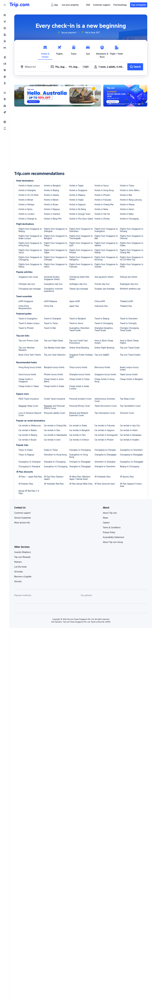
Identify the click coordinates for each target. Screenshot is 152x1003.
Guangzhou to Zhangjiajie (131, 462)
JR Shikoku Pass (26, 484)
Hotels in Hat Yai (102, 214)
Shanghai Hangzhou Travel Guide (104, 329)
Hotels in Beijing (51, 190)
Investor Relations (22, 552)
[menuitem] (5, 15)
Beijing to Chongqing (129, 466)
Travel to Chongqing (104, 323)
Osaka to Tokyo (51, 450)
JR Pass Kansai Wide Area (80, 484)
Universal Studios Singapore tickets (52, 278)
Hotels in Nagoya (52, 209)
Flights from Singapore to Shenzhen (81, 230)
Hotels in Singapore (78, 190)
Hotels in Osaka (76, 200)
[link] (55, 4)
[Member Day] (127, 96)
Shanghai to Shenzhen (105, 466)
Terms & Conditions (112, 527)
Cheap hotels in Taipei (29, 386)
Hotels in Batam (51, 200)
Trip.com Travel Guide (130, 347)
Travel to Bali (50, 328)
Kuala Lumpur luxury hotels (129, 368)
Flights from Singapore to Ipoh (81, 244)
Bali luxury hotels (102, 367)
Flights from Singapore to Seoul (30, 251)
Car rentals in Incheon (79, 440)
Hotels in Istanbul (52, 214)
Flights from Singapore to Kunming (106, 258)
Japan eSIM (74, 301)
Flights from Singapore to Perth (131, 265)
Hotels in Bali (126, 195)
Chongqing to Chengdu (105, 450)
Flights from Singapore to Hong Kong (30, 244)
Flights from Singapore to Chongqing (30, 258)
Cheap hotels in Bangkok (131, 379)
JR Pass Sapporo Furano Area (131, 485)
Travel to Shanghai (52, 318)
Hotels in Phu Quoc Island (81, 219)
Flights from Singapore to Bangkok (55, 237)
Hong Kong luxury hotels (30, 367)
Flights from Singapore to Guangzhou (106, 230)
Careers (106, 522)
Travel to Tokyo (51, 323)
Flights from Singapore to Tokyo (55, 244)
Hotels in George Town (79, 214)
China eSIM (100, 301)
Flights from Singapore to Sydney (106, 265)
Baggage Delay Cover (28, 406)
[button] (4, 5)
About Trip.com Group (113, 542)
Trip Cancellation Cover (130, 406)
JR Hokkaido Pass (102, 476)
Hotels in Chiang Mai (104, 204)
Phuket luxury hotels (53, 374)
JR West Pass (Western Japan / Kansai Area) (79, 477)
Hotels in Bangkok (52, 185)
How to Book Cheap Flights (129, 341)
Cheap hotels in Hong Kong (104, 380)
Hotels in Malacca (77, 195)
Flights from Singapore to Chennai (131, 237)
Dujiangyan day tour (129, 284)
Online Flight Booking (104, 347)
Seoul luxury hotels (27, 374)
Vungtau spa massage (105, 289)
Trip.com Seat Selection (54, 355)
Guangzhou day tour (53, 284)
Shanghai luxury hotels (79, 374)
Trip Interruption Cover (105, 413)
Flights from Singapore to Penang (131, 230)
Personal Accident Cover (80, 399)
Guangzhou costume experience (53, 290)
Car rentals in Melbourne (30, 425)
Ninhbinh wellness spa (130, 289)
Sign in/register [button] (138, 5)
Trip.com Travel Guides (130, 355)
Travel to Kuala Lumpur (29, 323)
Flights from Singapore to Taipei (55, 251)
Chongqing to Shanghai (29, 466)
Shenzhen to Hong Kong (55, 454)
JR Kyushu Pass (127, 476)
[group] (66, 32)
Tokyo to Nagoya (26, 454)
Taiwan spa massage (78, 289)
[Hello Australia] (57, 96)
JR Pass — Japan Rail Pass (30, 476)
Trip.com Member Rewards (27, 348)
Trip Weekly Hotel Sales (54, 347)
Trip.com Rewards (22, 557)
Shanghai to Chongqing (54, 462)
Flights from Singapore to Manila (106, 251)
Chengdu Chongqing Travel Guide (129, 329)
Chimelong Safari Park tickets (79, 278)
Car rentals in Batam (28, 430)
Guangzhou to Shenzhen (131, 450)
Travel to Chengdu (128, 323)
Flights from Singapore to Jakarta (106, 244)
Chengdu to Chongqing (80, 450)
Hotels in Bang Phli (52, 219)
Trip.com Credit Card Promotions (78, 341)
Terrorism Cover (127, 413)
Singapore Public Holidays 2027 (81, 356)
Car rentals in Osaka (78, 425)
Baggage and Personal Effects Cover (54, 407)
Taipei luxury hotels (129, 374)
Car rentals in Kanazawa (130, 435)
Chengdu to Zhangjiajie (80, 462)
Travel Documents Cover (106, 406)
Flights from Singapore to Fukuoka (81, 265)
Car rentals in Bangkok (79, 430)
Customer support (22, 513)
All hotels (18, 572)
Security (18, 581)
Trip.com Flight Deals (53, 340)
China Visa (48, 306)
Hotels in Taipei (76, 185)
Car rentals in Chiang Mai (55, 425)
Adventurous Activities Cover (105, 400)
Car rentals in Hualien (129, 440)
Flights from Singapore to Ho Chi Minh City (131, 258)
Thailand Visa (126, 306)
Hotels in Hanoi (127, 209)
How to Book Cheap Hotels (104, 341)
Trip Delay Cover (127, 399)
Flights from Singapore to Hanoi (55, 265)
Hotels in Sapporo (77, 204)
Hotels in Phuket (102, 195)
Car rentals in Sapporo (104, 430)
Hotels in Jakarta (51, 195)
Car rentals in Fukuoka (105, 425)
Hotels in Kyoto (26, 209)
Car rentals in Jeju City (130, 425)
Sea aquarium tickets (104, 277)
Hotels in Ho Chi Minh (29, 195)
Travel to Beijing (102, 318)
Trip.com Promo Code (28, 340)
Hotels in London (26, 214)
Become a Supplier (22, 576)
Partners (18, 562)
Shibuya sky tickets (128, 277)
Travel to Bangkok (77, 318)
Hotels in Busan (51, 204)
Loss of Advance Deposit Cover (30, 414)
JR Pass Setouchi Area (105, 484)
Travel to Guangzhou (28, 318)
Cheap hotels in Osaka (54, 386)
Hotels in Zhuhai (102, 219)
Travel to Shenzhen (129, 318)
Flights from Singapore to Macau (30, 265)
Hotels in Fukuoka (103, 200)
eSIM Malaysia (50, 301)
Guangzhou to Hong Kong (78, 455)
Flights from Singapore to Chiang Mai (131, 251)
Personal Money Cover (79, 406)
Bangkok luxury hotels (54, 367)
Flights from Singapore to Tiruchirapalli (81, 237)
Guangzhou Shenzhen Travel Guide (79, 329)
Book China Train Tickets (30, 355)
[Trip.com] (19, 5)
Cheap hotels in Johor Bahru (54, 380)
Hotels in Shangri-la (28, 219)
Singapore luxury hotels (105, 374)
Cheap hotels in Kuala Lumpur (79, 387)
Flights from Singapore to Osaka (131, 244)
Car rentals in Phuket (104, 440)
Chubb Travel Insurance (54, 399)
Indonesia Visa (101, 306)
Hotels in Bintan (26, 200)
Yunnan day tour (102, 284)
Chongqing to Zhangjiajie (131, 454)
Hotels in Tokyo (127, 185)
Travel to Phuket (26, 328)
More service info (22, 522)
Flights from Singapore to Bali (106, 237)
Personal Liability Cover (54, 413)
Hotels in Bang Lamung (131, 200)
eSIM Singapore (26, 301)
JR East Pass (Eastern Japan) (53, 477)
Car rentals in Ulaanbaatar (55, 435)
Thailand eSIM (126, 301)
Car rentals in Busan (28, 440)
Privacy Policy (109, 532)
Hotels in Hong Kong (104, 190)
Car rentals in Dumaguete (106, 435)
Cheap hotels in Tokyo (79, 379)
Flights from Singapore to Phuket (81, 251)
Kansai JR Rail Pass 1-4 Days (29, 492)
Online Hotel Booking (79, 347)
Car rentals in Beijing (28, 435)
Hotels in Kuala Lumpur (29, 185)
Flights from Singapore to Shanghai (55, 230)
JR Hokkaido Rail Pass (54, 484)
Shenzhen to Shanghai (105, 462)
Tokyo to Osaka (26, 450)
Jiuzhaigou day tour (78, 284)
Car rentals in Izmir (52, 440)
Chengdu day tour (27, 284)
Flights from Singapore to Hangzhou (81, 258)
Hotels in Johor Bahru (130, 190)
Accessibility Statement (113, 537)
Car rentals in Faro (77, 435)
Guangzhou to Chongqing (55, 466)
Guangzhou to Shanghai (30, 462)
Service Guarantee (22, 518)
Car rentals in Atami (129, 430)
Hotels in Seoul (102, 185)
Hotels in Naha (101, 209)
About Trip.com (110, 513)
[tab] (45, 51)
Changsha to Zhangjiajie (105, 454)
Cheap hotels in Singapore (26, 380)
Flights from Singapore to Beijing (30, 230)
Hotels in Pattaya (26, 204)
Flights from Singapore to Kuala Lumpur (30, 237)
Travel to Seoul (76, 323)
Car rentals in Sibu (52, 430)
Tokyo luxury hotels (78, 367)
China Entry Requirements (25, 307)
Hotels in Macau (127, 204)
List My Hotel (20, 567)
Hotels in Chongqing (129, 219)
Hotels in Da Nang (77, 209)
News (105, 518)
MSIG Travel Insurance (29, 399)
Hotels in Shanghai (27, 190)
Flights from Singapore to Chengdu (55, 258)
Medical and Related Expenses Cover (78, 414)
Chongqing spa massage (30, 289)
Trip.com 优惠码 (102, 355)
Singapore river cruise (28, 277)
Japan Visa (74, 306)
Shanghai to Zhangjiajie (80, 466)
